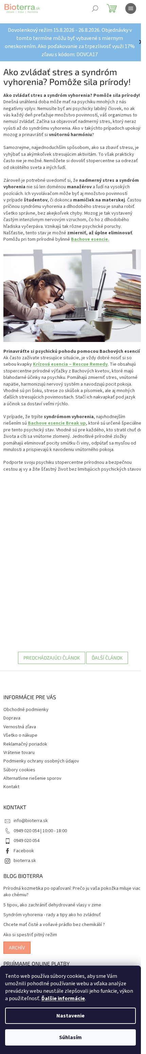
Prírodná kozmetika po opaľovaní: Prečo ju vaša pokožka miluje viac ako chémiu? (72, 891)
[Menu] (131, 8)
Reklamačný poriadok (25, 744)
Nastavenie (70, 1015)
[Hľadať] (95, 8)
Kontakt (11, 786)
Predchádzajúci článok (51, 658)
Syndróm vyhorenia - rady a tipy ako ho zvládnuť (52, 915)
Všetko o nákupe (20, 735)
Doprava (11, 718)
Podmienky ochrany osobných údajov (41, 761)
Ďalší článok (107, 658)
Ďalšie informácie (63, 998)
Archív (17, 947)
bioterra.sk (25, 860)
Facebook (24, 850)
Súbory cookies (19, 770)
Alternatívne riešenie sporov (32, 778)
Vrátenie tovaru (19, 752)
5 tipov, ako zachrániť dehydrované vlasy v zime (52, 905)
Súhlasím (70, 1037)
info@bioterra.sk (31, 820)
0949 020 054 (26, 840)
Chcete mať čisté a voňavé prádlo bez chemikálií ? (54, 925)
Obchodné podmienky (26, 709)
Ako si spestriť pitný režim (30, 935)
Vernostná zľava (19, 727)
